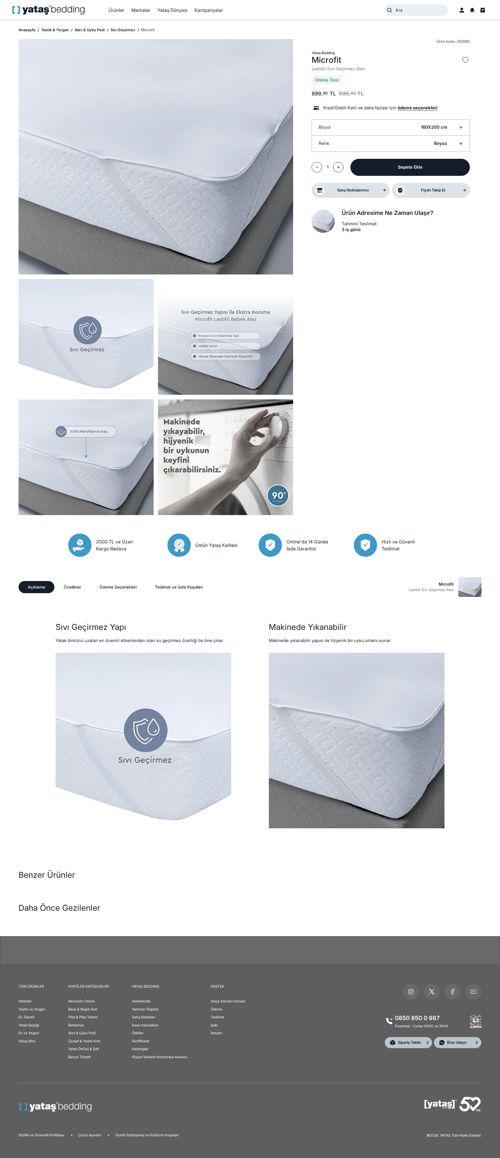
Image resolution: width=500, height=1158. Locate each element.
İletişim (216, 1033)
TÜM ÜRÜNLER (31, 986)
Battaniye (76, 1025)
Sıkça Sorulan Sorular (228, 1001)
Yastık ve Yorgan (32, 1009)
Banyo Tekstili (79, 1057)
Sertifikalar (140, 1041)
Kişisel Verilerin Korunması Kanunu (160, 1057)
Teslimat (217, 1017)
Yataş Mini (27, 1041)
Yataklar (25, 1001)
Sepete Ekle (410, 167)
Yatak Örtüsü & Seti (83, 1049)
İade (214, 1025)
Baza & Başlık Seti (82, 1009)
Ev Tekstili (27, 1017)
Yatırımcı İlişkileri (145, 1009)
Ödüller (138, 1033)
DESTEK (217, 986)
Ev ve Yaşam (29, 1033)
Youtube (473, 992)
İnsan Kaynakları (145, 1025)
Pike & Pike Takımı (83, 1017)
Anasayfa (27, 29)
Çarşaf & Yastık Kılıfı (84, 1041)
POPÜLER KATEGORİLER (88, 986)
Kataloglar (140, 1049)
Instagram (411, 992)
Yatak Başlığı (29, 1025)
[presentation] (250, 579)
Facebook (452, 992)
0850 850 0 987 (417, 1018)
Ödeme (216, 1009)
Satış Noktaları (143, 1017)
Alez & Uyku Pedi (89, 29)
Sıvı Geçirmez (122, 29)
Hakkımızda (141, 1001)
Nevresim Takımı (81, 1001)
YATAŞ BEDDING (145, 986)
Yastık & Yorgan (54, 29)
